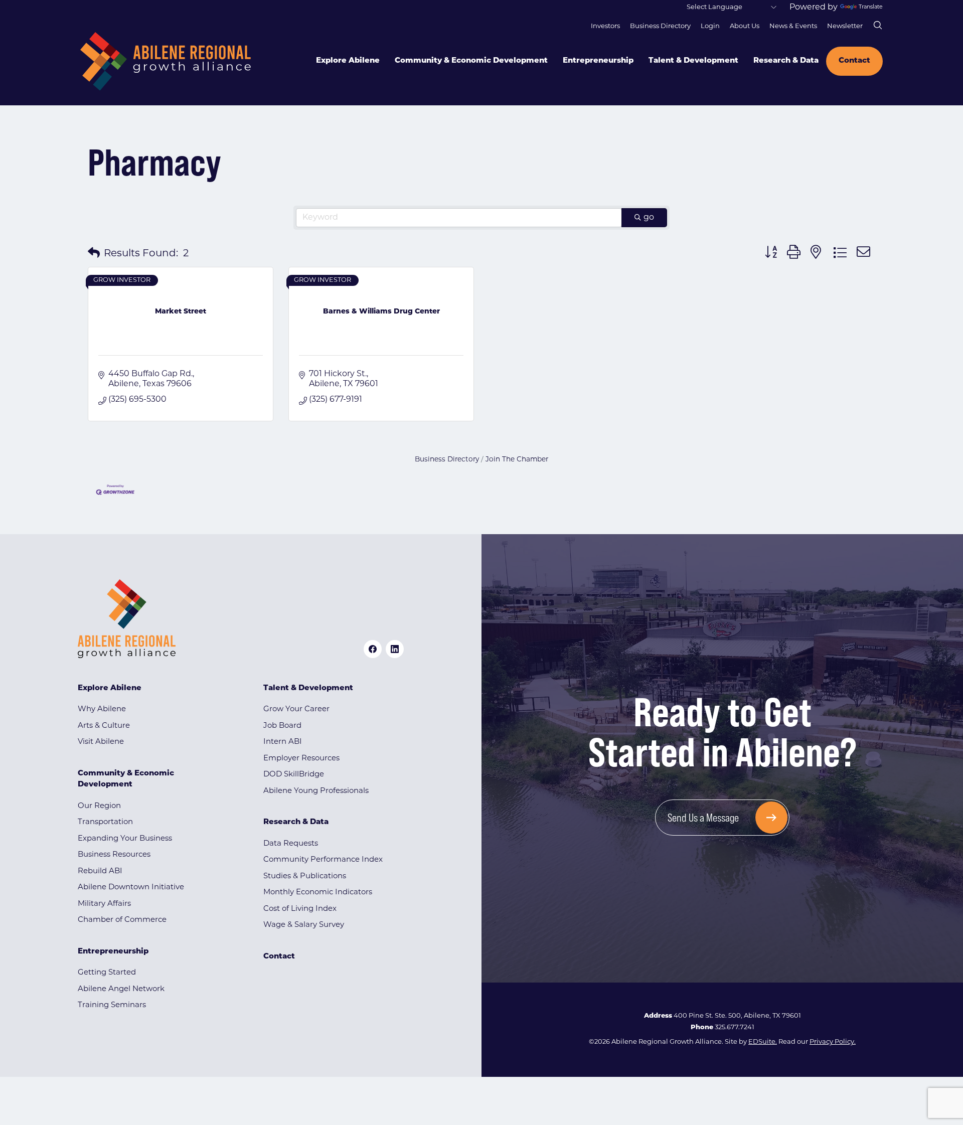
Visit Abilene (101, 742)
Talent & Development (693, 61)
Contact (854, 61)
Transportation (105, 822)
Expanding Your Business (125, 839)
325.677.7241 (734, 1027)
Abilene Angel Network (121, 989)
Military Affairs (104, 904)
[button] (94, 254)
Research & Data (786, 61)
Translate (871, 7)
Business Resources (114, 855)
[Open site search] (878, 25)
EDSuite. (762, 1042)
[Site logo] (165, 61)
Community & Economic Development (471, 61)
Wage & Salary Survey (303, 925)
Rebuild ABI (100, 871)
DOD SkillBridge (293, 774)
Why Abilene (102, 709)
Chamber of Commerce (122, 920)
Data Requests (290, 844)
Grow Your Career (296, 709)
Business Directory (660, 26)
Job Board (282, 726)
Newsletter (845, 26)
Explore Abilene (348, 61)
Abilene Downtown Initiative (131, 887)
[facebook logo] (373, 649)
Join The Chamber (517, 459)
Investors (605, 26)
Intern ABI (282, 742)
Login (710, 26)
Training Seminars (112, 1005)
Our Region (99, 806)
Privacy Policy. (833, 1042)
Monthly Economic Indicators (317, 892)
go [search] (649, 218)
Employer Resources (301, 758)
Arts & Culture (104, 726)
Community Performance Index (323, 860)
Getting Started (107, 973)
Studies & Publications (304, 876)
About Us (744, 26)
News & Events (793, 26)
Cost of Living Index (300, 909)
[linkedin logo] (395, 649)
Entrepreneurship (598, 61)
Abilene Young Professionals (316, 791)
